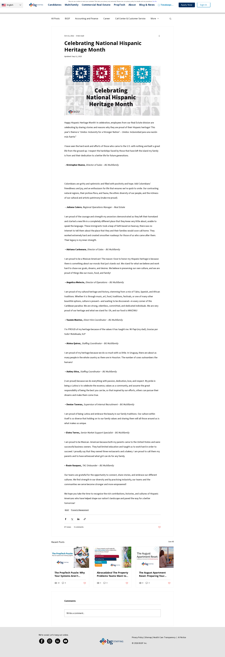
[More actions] (159, 35)
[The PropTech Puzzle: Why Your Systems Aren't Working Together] (70, 557)
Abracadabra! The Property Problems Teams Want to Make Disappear (112, 574)
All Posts (55, 18)
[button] (170, 18)
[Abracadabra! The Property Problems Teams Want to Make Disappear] (112, 557)
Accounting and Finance (86, 18)
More (153, 18)
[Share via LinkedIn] (78, 519)
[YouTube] (65, 641)
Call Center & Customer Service (130, 18)
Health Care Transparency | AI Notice (170, 637)
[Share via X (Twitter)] (72, 519)
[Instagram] (49, 641)
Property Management (80, 510)
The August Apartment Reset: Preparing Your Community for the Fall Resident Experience (153, 574)
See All (171, 541)
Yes (153, 1)
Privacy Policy (137, 637)
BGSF (67, 18)
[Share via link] (84, 519)
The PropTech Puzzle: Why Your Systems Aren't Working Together (70, 574)
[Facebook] (41, 641)
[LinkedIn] (57, 641)
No (156, 1)
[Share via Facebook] (65, 519)
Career (106, 18)
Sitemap (148, 637)
